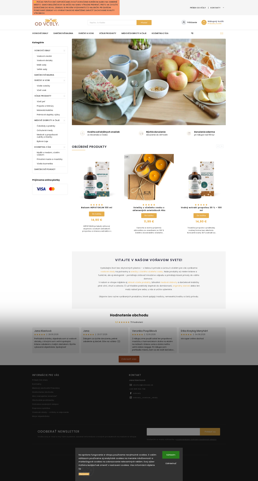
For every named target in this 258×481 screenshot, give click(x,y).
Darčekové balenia (44, 75)
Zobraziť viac (129, 359)
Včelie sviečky (43, 85)
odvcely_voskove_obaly (145, 397)
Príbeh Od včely (198, 7)
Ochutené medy (45, 130)
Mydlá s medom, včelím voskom (48, 153)
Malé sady (41, 64)
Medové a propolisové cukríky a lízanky (47, 135)
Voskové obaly (42, 50)
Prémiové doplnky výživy (48, 114)
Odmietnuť (170, 463)
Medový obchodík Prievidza (46, 388)
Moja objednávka (40, 416)
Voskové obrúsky (45, 60)
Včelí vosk (41, 90)
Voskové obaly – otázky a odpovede (50, 412)
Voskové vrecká (44, 56)
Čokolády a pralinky (46, 126)
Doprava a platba (41, 408)
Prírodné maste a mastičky (50, 159)
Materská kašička (45, 110)
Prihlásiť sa (210, 432)
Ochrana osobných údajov (45, 404)
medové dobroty (168, 282)
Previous (218, 146)
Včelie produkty (42, 96)
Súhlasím (170, 454)
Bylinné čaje (42, 141)
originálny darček (181, 285)
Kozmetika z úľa (42, 147)
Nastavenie (84, 474)
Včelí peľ (41, 101)
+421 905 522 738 (137, 389)
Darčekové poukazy (44, 169)
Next (222, 146)
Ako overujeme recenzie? (44, 396)
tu (80, 468)
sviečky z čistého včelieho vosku (147, 271)
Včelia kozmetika (45, 163)
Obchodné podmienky (43, 400)
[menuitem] (41, 33)
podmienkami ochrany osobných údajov (196, 439)
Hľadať (144, 22)
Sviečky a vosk (42, 80)
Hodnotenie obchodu (129, 315)
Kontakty (215, 7)
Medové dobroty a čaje (47, 120)
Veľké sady (42, 69)
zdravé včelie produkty (139, 282)
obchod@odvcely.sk (143, 385)
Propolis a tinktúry (45, 106)
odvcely (137, 393)
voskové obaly (108, 271)
